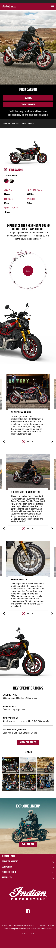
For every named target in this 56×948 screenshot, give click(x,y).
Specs (24, 123)
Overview (6, 123)
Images (30, 123)
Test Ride (28, 98)
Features (15, 123)
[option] (28, 406)
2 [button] (28, 441)
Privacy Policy (28, 933)
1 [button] (23, 441)
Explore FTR (28, 844)
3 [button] (32, 441)
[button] (4, 441)
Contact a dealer (28, 104)
